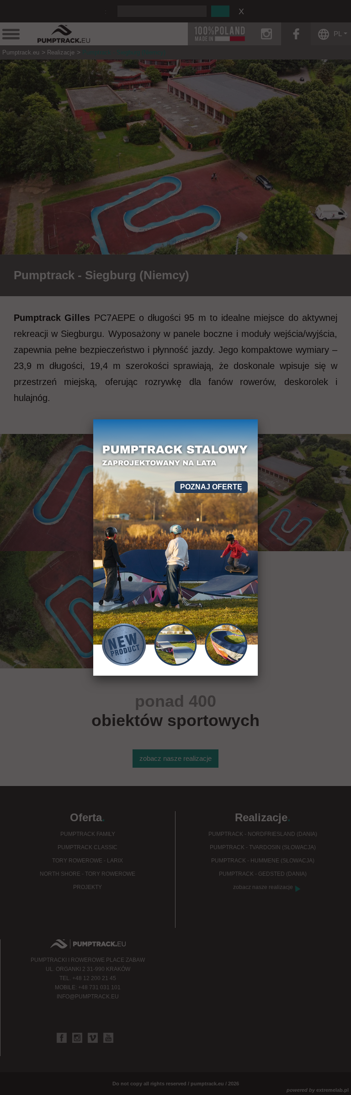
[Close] (258, 419)
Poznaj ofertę (211, 487)
